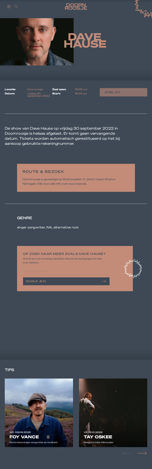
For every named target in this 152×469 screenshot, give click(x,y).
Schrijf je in (36, 281)
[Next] (141, 453)
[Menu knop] (9, 6)
